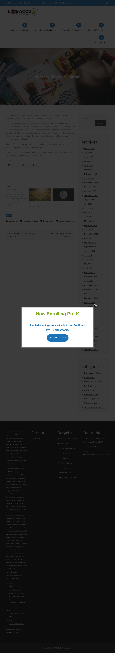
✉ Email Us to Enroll (58, 338)
